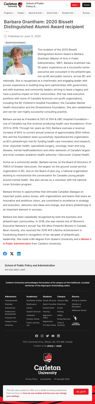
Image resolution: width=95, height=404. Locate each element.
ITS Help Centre (49, 325)
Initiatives (9, 325)
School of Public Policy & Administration (35, 5)
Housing (46, 311)
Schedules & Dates (34, 300)
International (10, 308)
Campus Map (62, 300)
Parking (60, 311)
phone (50, 346)
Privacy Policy (31, 379)
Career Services (49, 300)
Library (29, 308)
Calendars (30, 315)
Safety (60, 315)
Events (60, 308)
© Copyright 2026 (61, 379)
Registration (48, 321)
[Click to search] (67, 5)
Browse (86, 13)
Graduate (8, 304)
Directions (61, 304)
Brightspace (31, 304)
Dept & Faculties (50, 304)
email (58, 346)
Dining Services (63, 319)
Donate (87, 5)
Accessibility (45, 379)
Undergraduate (11, 300)
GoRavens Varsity (79, 310)
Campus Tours (11, 321)
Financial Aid (10, 318)
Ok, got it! (81, 391)
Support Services (33, 311)
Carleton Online (32, 319)
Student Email (48, 308)
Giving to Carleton (79, 300)
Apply (74, 5)
